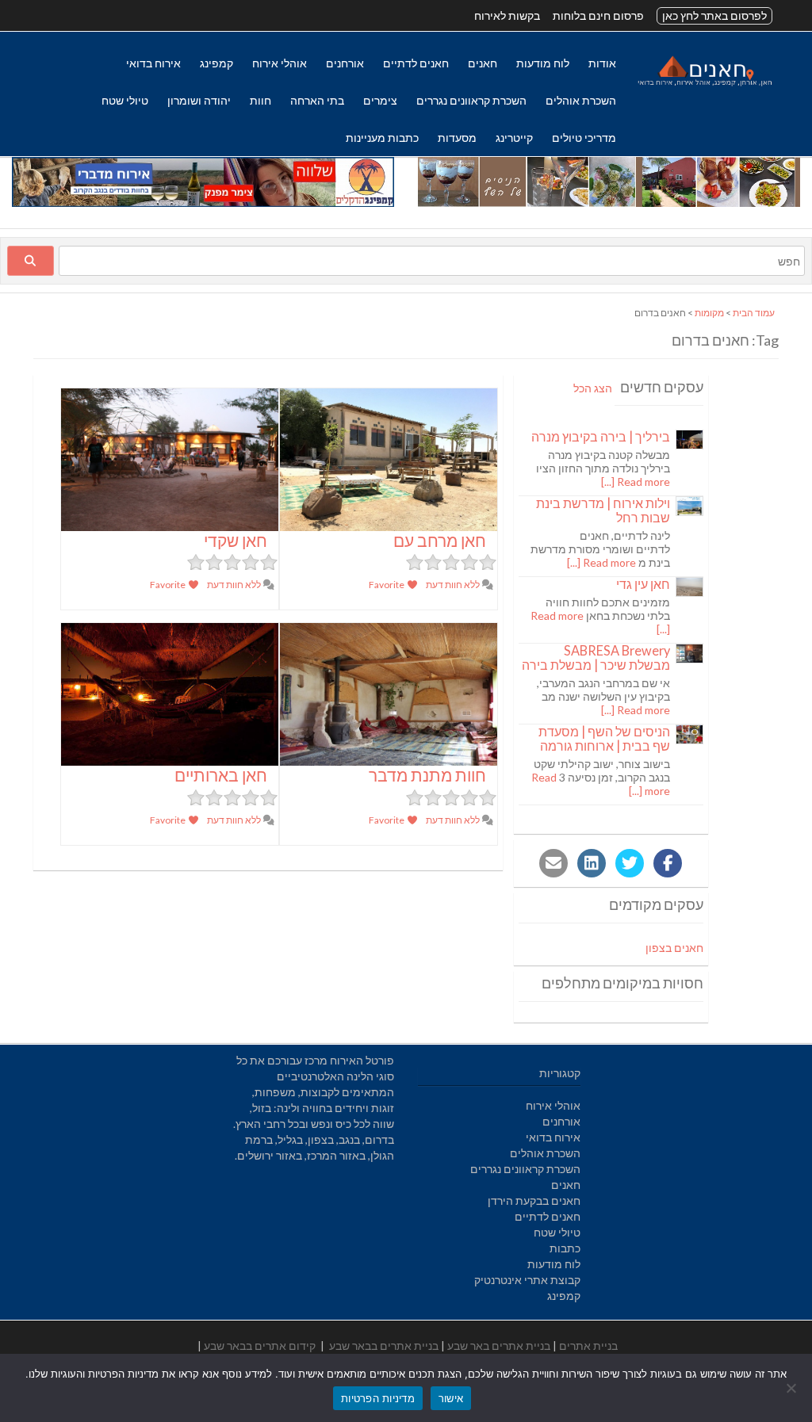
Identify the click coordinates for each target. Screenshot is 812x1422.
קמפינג (216, 63)
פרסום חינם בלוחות (598, 15)
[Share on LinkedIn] (591, 863)
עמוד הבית (754, 313)
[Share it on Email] (553, 863)
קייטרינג (514, 137)
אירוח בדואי (153, 63)
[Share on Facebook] (667, 863)
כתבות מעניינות (382, 137)
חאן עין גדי (643, 583)
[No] (792, 1388)
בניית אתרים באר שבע (498, 1345)
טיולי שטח (125, 100)
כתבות (565, 1248)
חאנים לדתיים (416, 63)
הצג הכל (592, 388)
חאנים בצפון (674, 947)
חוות (260, 100)
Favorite (387, 585)
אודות (602, 63)
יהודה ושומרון (199, 100)
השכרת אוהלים (581, 100)
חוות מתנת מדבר (427, 775)
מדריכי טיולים (584, 137)
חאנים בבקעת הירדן (534, 1200)
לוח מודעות (542, 63)
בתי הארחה (317, 100)
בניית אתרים (588, 1345)
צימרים (380, 100)
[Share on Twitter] (629, 863)
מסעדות (457, 137)
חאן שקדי (235, 540)
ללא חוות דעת (453, 585)
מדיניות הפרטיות (378, 1398)
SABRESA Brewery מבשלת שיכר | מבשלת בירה (596, 657)
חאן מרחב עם (439, 540)
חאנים (482, 63)
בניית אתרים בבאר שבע (384, 1345)
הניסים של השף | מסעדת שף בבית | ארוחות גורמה (604, 738)
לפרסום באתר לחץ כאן (714, 15)
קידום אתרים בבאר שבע (260, 1345)
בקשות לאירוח (507, 15)
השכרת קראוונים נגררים (471, 100)
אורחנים (345, 63)
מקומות (709, 313)
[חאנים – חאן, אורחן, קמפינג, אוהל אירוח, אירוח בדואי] (704, 85)
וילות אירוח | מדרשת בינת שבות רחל (603, 510)
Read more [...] (635, 481)
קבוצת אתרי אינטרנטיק (527, 1279)
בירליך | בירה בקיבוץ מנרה (600, 436)
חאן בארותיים (220, 775)
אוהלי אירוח (279, 63)
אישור (451, 1398)
